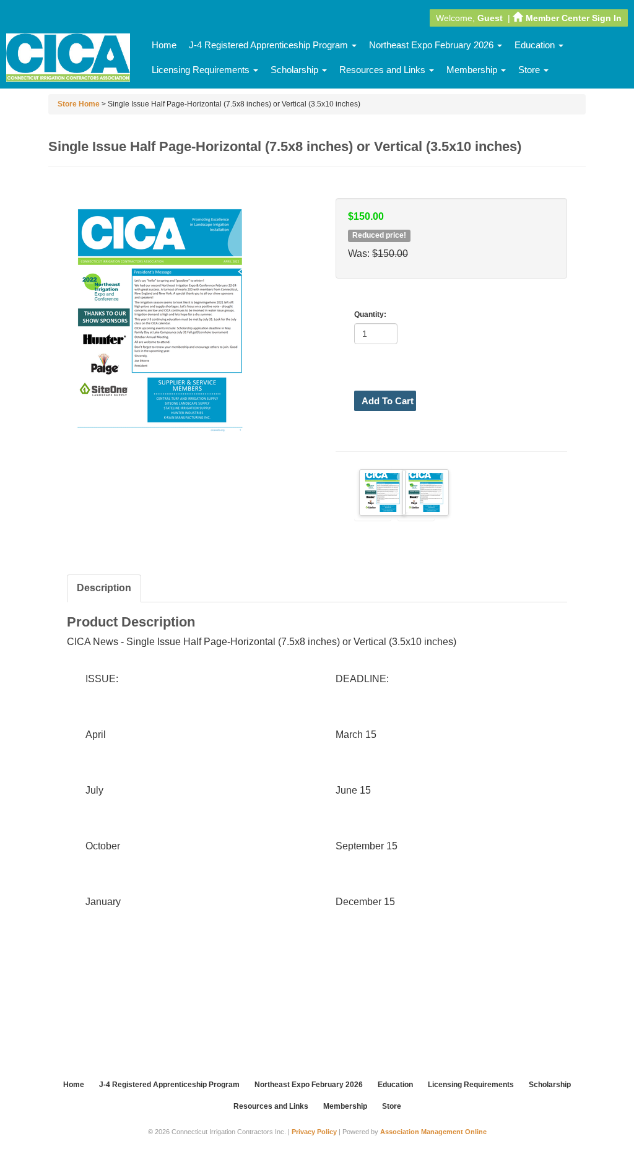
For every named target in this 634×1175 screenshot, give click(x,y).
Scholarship (296, 69)
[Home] (68, 57)
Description (104, 588)
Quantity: (370, 314)
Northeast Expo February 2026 (432, 45)
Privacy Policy (314, 1131)
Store (530, 69)
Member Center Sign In (574, 18)
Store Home (79, 104)
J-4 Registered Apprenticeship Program (269, 45)
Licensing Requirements (202, 69)
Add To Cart (388, 401)
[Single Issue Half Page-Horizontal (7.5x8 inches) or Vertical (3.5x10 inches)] (372, 492)
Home (164, 45)
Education (536, 45)
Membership (473, 69)
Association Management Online (433, 1131)
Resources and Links (383, 69)
